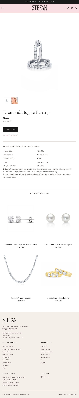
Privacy (60, 394)
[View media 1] (6, 100)
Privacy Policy (6, 357)
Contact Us (44, 346)
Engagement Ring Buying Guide (11, 349)
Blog (42, 360)
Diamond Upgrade (7, 354)
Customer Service (7, 346)
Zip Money (5, 365)
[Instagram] (42, 377)
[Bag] (76, 8)
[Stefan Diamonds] (39, 8)
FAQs (3, 368)
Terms (65, 394)
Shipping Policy (6, 362)
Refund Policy (6, 360)
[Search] (68, 8)
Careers (43, 362)
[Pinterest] (48, 377)
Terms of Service (45, 354)
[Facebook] (45, 377)
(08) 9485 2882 (6, 335)
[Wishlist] (72, 8)
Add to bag (10, 129)
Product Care (6, 352)
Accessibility (73, 394)
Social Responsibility (46, 352)
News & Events (45, 357)
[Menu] (2, 8)
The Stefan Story (46, 349)
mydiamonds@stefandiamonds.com (12, 337)
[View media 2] (14, 100)
